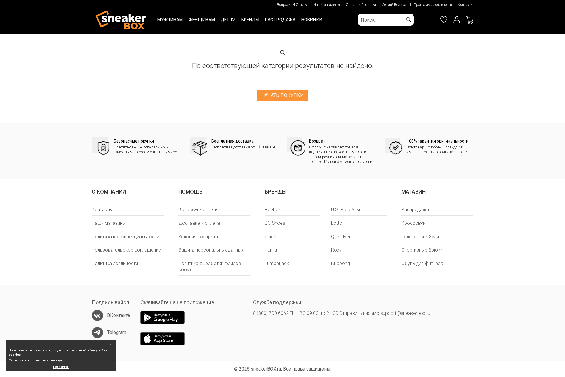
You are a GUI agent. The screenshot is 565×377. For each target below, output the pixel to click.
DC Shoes (275, 223)
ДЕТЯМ (228, 19)
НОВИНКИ (311, 19)
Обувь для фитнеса (422, 263)
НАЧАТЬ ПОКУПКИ (282, 95)
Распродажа (415, 209)
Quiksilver (340, 236)
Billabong (340, 263)
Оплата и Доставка (361, 5)
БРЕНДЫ (250, 19)
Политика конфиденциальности (125, 236)
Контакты (465, 5)
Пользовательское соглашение (126, 250)
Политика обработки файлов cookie (209, 266)
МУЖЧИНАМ (170, 19)
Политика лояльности (115, 263)
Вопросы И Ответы (292, 5)
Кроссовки (413, 223)
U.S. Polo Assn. (347, 209)
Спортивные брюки (422, 250)
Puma (271, 250)
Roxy (336, 250)
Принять (61, 367)
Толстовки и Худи (420, 236)
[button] (456, 19)
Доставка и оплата (199, 223)
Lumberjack (277, 263)
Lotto (336, 223)
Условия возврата (198, 236)
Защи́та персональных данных (211, 250)
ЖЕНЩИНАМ (202, 19)
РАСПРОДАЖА (280, 19)
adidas (272, 236)
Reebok (273, 209)
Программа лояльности (432, 5)
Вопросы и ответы (198, 209)
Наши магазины (326, 5)
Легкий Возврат (395, 5)
